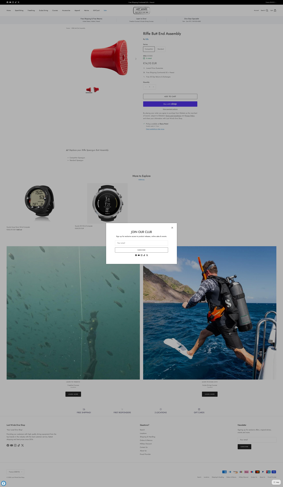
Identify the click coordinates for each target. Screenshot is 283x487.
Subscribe (141, 250)
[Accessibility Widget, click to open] (3, 483)
